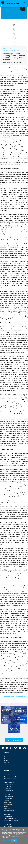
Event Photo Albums (9, 810)
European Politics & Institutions (12, 50)
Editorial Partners (8, 762)
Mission (6, 755)
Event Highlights (8, 804)
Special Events (7, 802)
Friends (6, 766)
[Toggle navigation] (24, 2)
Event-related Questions (10, 818)
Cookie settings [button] (6, 840)
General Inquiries (8, 816)
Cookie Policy (5, 837)
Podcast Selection (8, 790)
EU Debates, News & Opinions (12, 3)
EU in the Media (7, 786)
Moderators (7, 808)
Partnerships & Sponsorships (11, 820)
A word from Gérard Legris (10, 778)
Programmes (7, 758)
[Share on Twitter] (14, 25)
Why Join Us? (7, 772)
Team (5, 756)
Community (7, 774)
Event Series (7, 800)
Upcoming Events (8, 798)
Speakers (6, 806)
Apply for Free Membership (14, 740)
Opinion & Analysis (8, 48)
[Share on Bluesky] (14, 33)
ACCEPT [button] (14, 840)
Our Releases (7, 760)
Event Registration (8, 796)
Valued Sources (7, 764)
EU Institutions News (9, 784)
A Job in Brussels (8, 826)
